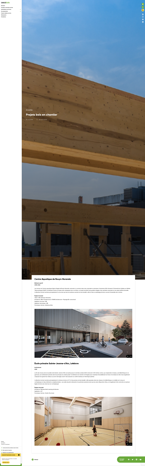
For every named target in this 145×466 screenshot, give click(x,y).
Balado (2, 441)
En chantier (29, 119)
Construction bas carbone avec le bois (10, 447)
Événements (3, 15)
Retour (36, 459)
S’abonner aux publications (8, 452)
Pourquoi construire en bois (7, 7)
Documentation (4, 11)
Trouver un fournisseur (5, 444)
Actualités (3, 442)
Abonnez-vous (6, 462)
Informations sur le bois (6, 9)
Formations (3, 16)
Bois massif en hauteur (7, 450)
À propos (3, 5)
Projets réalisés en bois (6, 13)
